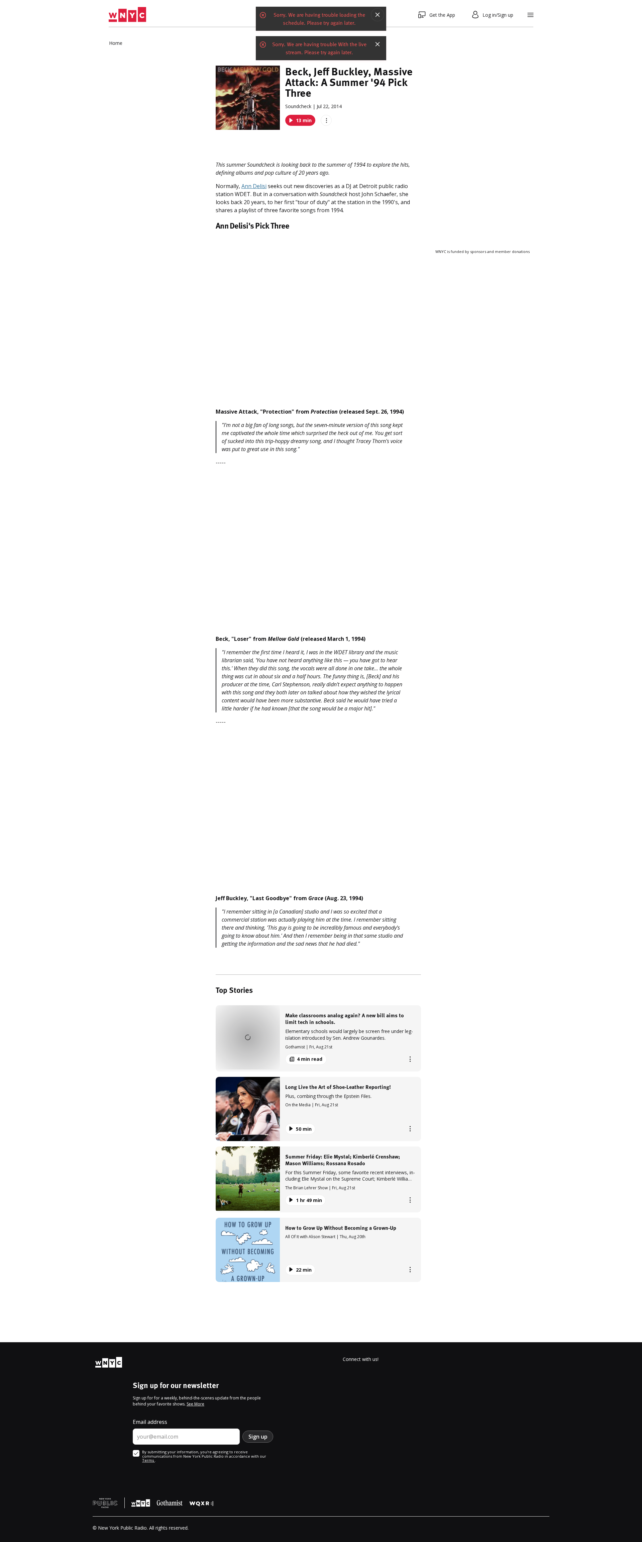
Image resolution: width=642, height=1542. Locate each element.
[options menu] (326, 120)
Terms (148, 1460)
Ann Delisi (253, 186)
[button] (318, 1038)
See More (195, 1404)
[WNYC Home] (127, 14)
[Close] (377, 14)
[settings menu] (530, 14)
